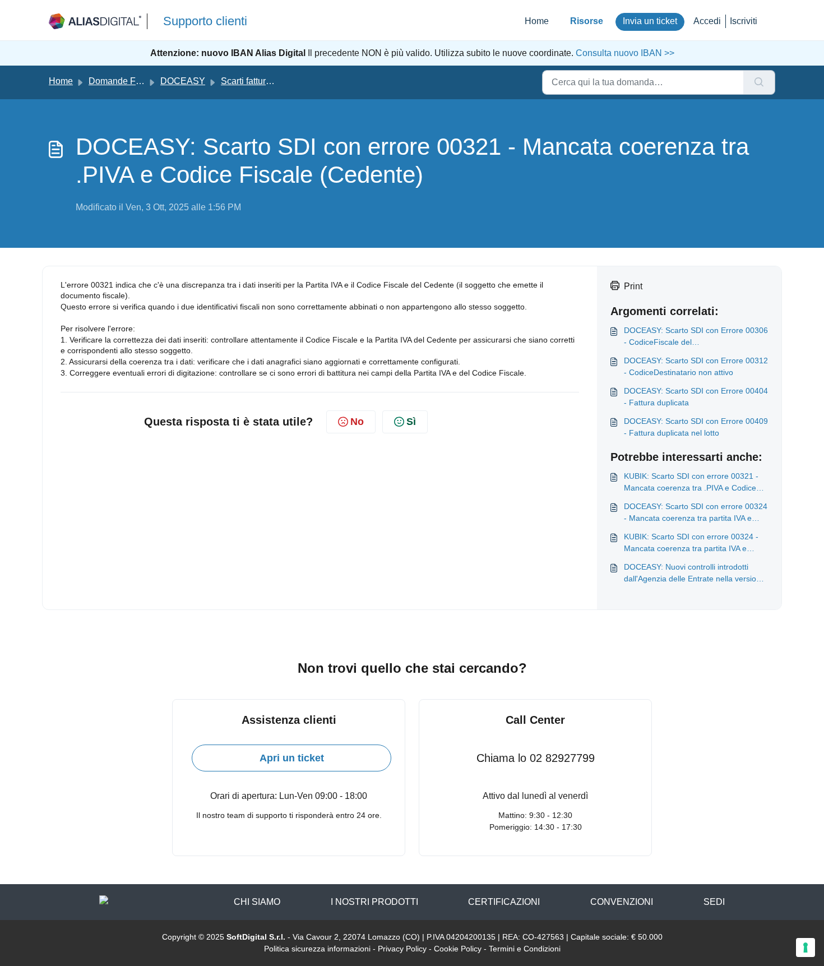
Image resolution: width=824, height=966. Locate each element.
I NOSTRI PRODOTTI (374, 902)
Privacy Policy (402, 948)
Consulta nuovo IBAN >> (623, 53)
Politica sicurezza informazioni (317, 948)
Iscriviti (743, 21)
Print (633, 286)
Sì (411, 421)
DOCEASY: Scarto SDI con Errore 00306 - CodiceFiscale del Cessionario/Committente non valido (696, 337)
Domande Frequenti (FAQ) (141, 81)
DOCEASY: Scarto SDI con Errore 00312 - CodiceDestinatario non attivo (696, 366)
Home (537, 21)
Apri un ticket (292, 758)
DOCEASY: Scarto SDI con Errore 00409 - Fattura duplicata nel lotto (696, 427)
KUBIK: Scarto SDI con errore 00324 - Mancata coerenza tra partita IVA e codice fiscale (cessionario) (691, 543)
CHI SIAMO (257, 902)
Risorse (586, 21)
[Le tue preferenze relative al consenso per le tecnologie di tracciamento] (805, 947)
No (357, 421)
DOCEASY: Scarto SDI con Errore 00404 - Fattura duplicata (696, 396)
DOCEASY (182, 81)
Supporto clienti (205, 21)
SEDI (714, 902)
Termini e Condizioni (525, 948)
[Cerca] (759, 82)
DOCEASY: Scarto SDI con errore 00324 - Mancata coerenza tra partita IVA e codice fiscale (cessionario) (695, 513)
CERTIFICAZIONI (504, 902)
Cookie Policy (458, 948)
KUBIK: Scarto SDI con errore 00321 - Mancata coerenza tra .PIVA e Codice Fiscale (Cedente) (691, 483)
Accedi (707, 21)
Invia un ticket (650, 21)
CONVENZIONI (621, 902)
